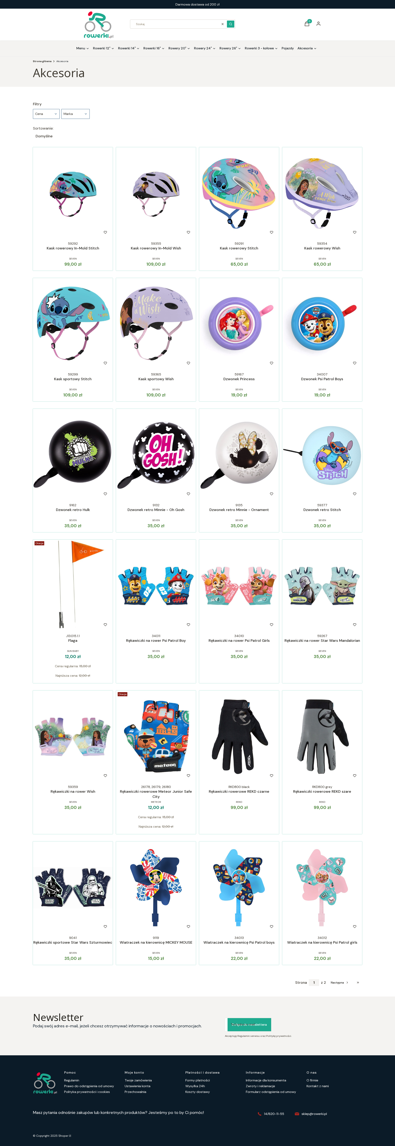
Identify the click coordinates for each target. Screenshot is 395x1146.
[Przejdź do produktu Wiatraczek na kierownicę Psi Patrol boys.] (239, 887)
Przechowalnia (135, 1092)
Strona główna (42, 61)
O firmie (312, 1080)
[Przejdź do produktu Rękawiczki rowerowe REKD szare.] (322, 737)
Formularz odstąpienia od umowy (271, 1092)
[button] (230, 24)
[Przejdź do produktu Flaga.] (73, 586)
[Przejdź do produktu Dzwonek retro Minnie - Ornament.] (239, 455)
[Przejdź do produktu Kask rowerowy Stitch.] (239, 193)
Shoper (63, 1136)
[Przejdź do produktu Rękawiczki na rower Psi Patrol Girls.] (239, 586)
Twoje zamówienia (138, 1080)
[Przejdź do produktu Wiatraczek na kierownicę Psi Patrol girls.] (322, 887)
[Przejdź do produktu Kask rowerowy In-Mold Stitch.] (73, 193)
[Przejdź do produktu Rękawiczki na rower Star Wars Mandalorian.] (322, 586)
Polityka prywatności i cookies (87, 1092)
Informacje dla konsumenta (266, 1080)
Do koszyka (147, 363)
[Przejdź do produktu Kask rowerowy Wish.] (322, 193)
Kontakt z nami (318, 1086)
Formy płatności (197, 1080)
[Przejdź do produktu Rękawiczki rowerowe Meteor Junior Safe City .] (156, 737)
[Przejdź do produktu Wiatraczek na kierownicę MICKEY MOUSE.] (156, 887)
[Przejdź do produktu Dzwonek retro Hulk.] (73, 455)
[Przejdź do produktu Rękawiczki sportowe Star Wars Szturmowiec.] (73, 887)
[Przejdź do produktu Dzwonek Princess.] (239, 324)
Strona (301, 982)
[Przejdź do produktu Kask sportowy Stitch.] (73, 324)
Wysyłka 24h (195, 1086)
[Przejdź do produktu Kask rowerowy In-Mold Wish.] (156, 193)
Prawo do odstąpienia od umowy (89, 1086)
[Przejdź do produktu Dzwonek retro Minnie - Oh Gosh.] (156, 455)
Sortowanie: (43, 128)
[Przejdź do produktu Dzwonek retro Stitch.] (322, 455)
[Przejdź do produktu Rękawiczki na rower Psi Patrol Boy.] (156, 586)
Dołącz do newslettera (249, 1024)
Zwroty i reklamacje (260, 1086)
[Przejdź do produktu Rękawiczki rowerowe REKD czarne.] (239, 737)
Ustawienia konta (137, 1086)
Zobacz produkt (67, 232)
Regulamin (71, 1080)
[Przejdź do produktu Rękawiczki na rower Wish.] (73, 737)
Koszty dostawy (197, 1092)
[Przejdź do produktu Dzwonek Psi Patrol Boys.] (322, 324)
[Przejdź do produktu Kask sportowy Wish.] (156, 324)
